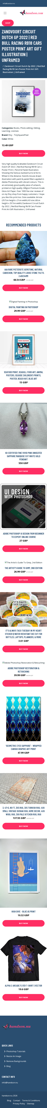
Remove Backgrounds (16, 1061)
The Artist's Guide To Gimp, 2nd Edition (23, 567)
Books (16, 128)
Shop (7, 23)
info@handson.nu (9, 3)
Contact (16, 1100)
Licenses (15, 131)
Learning (6, 131)
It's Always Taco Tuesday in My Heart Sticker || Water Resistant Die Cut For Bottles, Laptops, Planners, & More (23, 634)
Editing (37, 128)
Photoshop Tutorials (15, 1051)
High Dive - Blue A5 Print (24, 911)
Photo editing (26, 128)
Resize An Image (13, 1056)
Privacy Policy (19, 1103)
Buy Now (23, 153)
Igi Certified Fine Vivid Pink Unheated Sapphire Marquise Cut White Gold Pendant (23, 456)
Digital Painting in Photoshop (23, 307)
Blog (8, 1066)
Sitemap (30, 1103)
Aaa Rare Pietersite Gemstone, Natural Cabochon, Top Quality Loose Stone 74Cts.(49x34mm (23, 272)
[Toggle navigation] (5, 13)
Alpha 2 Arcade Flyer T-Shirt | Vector (23, 985)
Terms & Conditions (31, 1100)
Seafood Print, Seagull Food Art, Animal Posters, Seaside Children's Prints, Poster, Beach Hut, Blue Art (23, 375)
